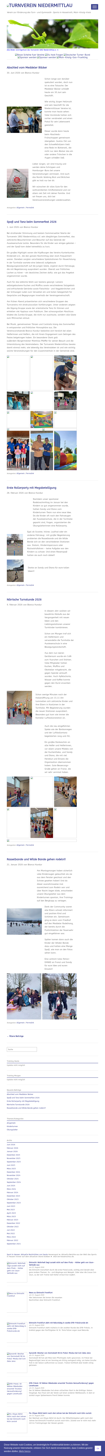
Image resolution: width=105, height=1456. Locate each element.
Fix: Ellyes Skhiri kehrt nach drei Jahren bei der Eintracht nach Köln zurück (60, 1413)
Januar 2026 (12, 1151)
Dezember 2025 (13, 1155)
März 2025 (11, 1169)
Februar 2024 (12, 1192)
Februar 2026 (12, 1148)
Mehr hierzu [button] (24, 1451)
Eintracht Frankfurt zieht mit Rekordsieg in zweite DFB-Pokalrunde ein (58, 1323)
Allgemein (20, 208)
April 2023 (11, 1213)
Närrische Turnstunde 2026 (24, 599)
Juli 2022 (11, 1230)
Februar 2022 (12, 1240)
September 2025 (14, 1162)
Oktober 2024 (13, 1179)
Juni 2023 (11, 1206)
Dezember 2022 (13, 1223)
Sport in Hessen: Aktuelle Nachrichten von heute (27, 1254)
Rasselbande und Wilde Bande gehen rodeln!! (36, 859)
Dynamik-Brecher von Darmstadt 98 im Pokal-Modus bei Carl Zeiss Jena (60, 1353)
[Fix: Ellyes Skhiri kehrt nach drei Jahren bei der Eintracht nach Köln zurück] (17, 1432)
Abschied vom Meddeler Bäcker (27, 67)
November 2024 (13, 1175)
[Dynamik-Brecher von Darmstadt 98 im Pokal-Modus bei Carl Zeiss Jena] (17, 1372)
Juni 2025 (11, 1165)
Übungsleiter (12, 1130)
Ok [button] (98, 1448)
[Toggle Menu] (94, 6)
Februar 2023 (12, 1220)
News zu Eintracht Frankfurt (40, 1293)
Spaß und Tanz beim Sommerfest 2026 (31, 221)
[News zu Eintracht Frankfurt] (17, 1312)
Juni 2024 (11, 1186)
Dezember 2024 (13, 1172)
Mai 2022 (11, 1233)
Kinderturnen (12, 1126)
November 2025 (13, 1158)
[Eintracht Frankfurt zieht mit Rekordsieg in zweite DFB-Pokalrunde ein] (17, 1342)
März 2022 (11, 1237)
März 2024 (11, 1189)
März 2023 (11, 1216)
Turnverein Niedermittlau (40, 5)
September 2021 (14, 1244)
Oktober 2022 (13, 1227)
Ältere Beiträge (15, 1036)
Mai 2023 (11, 1210)
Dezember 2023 (13, 1196)
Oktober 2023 (13, 1199)
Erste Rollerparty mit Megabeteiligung (31, 487)
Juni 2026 (11, 1145)
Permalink (30, 208)
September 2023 (14, 1203)
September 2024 (14, 1182)
